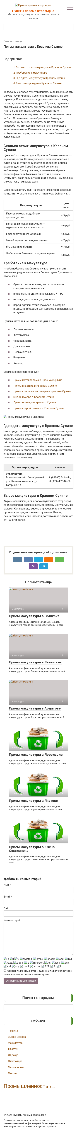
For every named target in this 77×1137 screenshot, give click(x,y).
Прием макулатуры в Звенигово (35, 662)
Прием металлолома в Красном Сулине (37, 380)
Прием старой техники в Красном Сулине (38, 408)
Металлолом (16, 1067)
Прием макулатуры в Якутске (33, 801)
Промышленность (26, 1086)
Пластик (13, 1049)
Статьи (12, 1073)
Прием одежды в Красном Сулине (34, 402)
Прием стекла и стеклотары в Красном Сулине (42, 391)
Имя (7, 884)
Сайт (6, 908)
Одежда (13, 1055)
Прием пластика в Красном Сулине (35, 385)
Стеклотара (15, 1061)
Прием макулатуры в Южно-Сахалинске (32, 849)
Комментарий (12, 920)
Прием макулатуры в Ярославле (36, 755)
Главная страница (13, 41)
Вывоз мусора (17, 1036)
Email (8, 896)
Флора (52, 1087)
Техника (13, 1030)
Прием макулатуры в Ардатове (35, 708)
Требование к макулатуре (31, 72)
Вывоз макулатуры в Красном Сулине (39, 83)
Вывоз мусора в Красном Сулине (33, 397)
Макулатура (15, 1042)
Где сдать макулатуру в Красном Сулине (41, 78)
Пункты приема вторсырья (33, 11)
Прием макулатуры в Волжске (34, 616)
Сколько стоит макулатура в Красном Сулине (43, 67)
